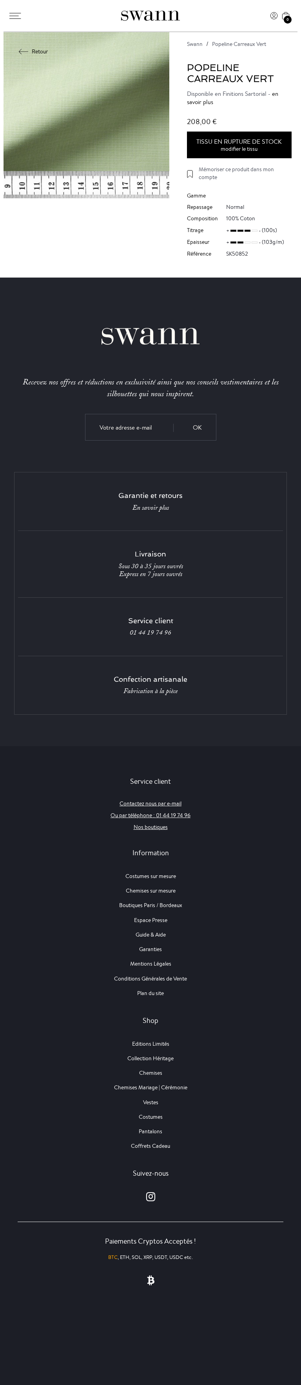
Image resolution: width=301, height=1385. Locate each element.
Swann (195, 44)
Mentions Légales (150, 963)
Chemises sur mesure (151, 890)
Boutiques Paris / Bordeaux (150, 905)
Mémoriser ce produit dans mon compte (236, 173)
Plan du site (150, 993)
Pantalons (150, 1131)
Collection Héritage (150, 1058)
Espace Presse (150, 920)
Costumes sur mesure (150, 876)
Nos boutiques (151, 827)
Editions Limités (150, 1043)
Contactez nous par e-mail (150, 803)
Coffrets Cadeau (150, 1145)
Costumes (151, 1116)
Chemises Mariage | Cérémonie (150, 1087)
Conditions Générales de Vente (150, 978)
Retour (40, 51)
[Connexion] (274, 16)
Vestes (150, 1102)
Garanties (150, 949)
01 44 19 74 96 (150, 633)
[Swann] (150, 16)
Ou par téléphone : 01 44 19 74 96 (150, 815)
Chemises (150, 1072)
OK (197, 427)
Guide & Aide (151, 934)
